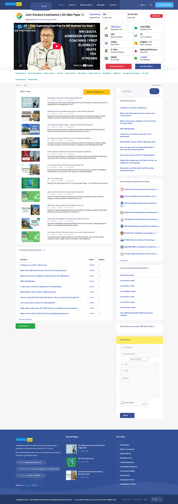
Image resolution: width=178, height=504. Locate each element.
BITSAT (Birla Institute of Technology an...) (140, 233)
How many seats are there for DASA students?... (38, 303)
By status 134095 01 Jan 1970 (60, 181)
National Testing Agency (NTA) (46, 19)
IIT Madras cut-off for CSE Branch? (133, 108)
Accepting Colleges (131, 73)
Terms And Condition (127, 471)
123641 (91, 287)
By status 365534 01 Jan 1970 (60, 154)
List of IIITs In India (127, 286)
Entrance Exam (86, 5)
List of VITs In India (127, 302)
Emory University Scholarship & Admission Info (65, 192)
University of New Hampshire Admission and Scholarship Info (71, 232)
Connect (113, 5)
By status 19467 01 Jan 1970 (60, 207)
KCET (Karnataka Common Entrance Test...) (140, 196)
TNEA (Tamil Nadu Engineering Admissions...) (141, 212)
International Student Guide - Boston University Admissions (70, 125)
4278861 (92, 265)
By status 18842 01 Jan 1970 (60, 234)
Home (61, 5)
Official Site (156, 16)
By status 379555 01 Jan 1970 (60, 127)
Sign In (142, 5)
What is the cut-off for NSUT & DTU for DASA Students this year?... (45, 313)
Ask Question (165, 5)
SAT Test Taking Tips (55, 178)
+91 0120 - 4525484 (33, 475)
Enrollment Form (125, 458)
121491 (91, 297)
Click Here (116, 27)
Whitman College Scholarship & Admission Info (65, 205)
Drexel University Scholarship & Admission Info (65, 165)
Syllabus (117, 73)
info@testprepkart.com (32, 462)
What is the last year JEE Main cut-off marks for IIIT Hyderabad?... (45, 276)
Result (60, 73)
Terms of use (127, 499)
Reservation (70, 73)
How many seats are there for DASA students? (137, 155)
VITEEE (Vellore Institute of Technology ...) (140, 240)
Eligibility (107, 73)
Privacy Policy (124, 475)
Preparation (21, 79)
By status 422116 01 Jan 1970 (60, 100)
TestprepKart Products (127, 484)
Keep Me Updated (146, 66)
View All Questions (25, 319)
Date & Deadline (35, 73)
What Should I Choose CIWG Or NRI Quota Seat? (138, 142)
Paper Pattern (95, 73)
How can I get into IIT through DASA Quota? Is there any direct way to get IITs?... (50, 297)
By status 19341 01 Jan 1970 (60, 221)
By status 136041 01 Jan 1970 (60, 167)
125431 (91, 276)
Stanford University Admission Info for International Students (70, 111)
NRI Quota (101, 5)
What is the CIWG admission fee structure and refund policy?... (44, 270)
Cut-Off (145, 73)
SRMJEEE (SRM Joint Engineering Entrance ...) (141, 247)
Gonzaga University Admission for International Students (69, 138)
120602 (91, 303)
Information (21, 73)
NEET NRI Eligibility (127, 129)
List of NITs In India (127, 281)
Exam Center (49, 73)
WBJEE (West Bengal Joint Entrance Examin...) (141, 226)
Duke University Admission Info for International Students (69, 152)
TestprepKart (124, 445)
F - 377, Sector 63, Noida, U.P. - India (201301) (42, 469)
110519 (91, 313)
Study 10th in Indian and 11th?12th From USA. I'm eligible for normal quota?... (49, 308)
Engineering (95, 14)
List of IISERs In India (128, 291)
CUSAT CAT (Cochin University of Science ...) (141, 189)
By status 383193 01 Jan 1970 (60, 113)
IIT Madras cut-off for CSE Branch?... (34, 265)
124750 (91, 281)
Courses (72, 5)
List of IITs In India (127, 275)
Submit (125, 415)
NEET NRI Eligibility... (28, 281)
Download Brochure (117, 66)
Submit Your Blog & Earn (94, 92)
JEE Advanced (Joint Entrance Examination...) (141, 219)
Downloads (32, 79)
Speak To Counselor (126, 449)
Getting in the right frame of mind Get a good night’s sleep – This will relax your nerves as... (78, 183)
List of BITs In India (127, 297)
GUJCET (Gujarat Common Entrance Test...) (140, 254)
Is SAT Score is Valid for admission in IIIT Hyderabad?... (41, 287)
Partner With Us (125, 453)
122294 (91, 292)
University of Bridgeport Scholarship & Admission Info (68, 219)
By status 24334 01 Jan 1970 (60, 194)
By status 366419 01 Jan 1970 (60, 140)
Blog (145, 499)
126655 (91, 270)
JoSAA (143, 57)
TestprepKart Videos (127, 480)
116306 (91, 308)
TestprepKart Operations (128, 466)
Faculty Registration (126, 462)
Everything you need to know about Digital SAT (64, 98)
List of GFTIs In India (127, 307)
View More (123, 260)
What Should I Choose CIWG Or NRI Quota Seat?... (38, 292)
